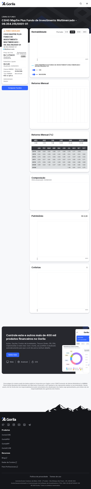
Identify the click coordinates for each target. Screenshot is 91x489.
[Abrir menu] (87, 3)
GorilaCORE (6, 435)
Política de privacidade (39, 476)
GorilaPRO (6, 439)
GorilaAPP (5, 444)
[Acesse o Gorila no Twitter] (3, 424)
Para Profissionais (9, 467)
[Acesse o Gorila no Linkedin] (24, 424)
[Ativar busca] (80, 3)
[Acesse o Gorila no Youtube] (19, 424)
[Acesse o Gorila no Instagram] (13, 424)
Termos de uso (55, 476)
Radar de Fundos (8, 462)
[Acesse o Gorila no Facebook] (8, 424)
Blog (3, 458)
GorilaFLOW (6, 448)
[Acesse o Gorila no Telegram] (29, 424)
